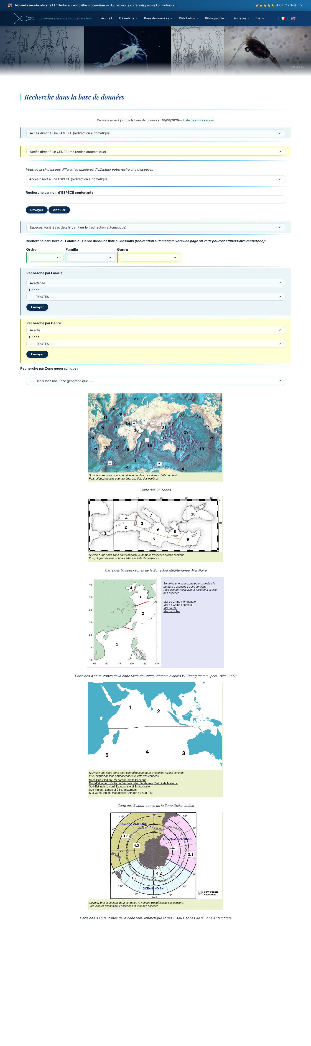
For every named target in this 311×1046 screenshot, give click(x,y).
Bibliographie (214, 18)
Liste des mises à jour (198, 120)
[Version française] (283, 18)
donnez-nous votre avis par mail (133, 5)
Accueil (106, 18)
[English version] (293, 18)
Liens (260, 18)
